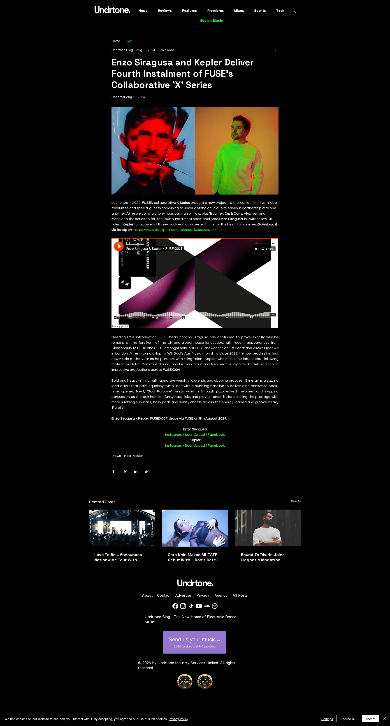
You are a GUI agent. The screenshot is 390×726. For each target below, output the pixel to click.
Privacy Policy (178, 719)
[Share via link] (147, 471)
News (116, 455)
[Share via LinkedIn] (136, 471)
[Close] (384, 718)
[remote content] (195, 283)
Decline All (347, 719)
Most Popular (133, 455)
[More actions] (276, 50)
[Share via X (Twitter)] (125, 471)
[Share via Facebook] (113, 471)
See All (296, 501)
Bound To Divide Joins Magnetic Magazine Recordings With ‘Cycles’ (266, 557)
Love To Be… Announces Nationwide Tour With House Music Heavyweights (121, 557)
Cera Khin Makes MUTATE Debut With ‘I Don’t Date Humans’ (192, 557)
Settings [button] (327, 719)
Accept (370, 719)
